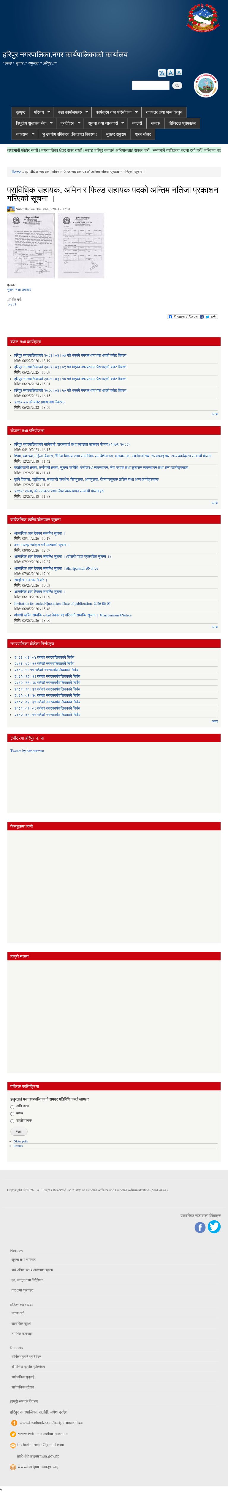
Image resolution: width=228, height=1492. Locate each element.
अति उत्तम (22, 1105)
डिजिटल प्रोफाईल (182, 123)
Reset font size (171, 72)
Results (18, 1146)
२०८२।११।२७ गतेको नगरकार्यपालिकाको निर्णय (47, 682)
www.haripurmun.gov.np (38, 1466)
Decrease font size (178, 72)
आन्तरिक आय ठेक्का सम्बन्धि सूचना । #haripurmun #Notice (56, 568)
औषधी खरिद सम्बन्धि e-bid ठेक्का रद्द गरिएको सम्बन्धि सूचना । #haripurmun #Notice (73, 615)
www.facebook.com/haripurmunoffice (51, 1422)
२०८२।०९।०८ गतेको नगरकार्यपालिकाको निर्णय (47, 708)
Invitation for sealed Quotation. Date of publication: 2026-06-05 (62, 603)
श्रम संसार (143, 134)
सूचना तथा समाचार (19, 289)
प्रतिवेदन (65, 123)
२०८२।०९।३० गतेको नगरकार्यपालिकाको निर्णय (47, 695)
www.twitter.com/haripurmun (43, 1433)
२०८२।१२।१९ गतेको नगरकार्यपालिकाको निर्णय (47, 676)
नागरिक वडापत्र (22, 1333)
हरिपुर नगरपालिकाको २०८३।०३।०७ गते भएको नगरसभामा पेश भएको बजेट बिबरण (70, 355)
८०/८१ (11, 304)
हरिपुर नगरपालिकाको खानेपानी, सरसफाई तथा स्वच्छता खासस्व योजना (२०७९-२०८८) (71, 444)
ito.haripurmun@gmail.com (40, 1444)
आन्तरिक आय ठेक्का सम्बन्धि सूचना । (39, 533)
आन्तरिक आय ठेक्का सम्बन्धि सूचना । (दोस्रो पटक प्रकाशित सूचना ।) (62, 556)
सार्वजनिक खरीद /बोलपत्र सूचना (32, 1269)
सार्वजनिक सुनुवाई (23, 1376)
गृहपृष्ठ (20, 112)
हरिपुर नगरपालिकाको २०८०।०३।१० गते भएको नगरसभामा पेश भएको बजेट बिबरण (70, 390)
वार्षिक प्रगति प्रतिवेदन (26, 1356)
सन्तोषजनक (24, 1120)
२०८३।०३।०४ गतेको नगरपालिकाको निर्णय (44, 657)
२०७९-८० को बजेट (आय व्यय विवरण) (39, 402)
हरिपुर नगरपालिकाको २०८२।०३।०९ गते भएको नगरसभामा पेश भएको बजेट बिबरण (70, 367)
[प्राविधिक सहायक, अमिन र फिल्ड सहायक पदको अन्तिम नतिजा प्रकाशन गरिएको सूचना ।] (31, 247)
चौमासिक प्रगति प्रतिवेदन (28, 1366)
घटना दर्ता (18, 1313)
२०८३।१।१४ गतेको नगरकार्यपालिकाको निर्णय (46, 669)
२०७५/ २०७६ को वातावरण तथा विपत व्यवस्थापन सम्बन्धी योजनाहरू (59, 491)
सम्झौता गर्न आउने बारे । (31, 580)
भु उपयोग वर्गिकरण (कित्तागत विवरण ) (69, 134)
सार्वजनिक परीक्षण (23, 1387)
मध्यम (19, 1113)
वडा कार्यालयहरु (68, 112)
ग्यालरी (137, 123)
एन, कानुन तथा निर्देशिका (27, 1279)
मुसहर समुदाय (116, 134)
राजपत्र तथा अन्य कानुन (164, 112)
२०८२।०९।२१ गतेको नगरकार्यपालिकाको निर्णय (47, 701)
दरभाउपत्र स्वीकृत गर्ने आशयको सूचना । (42, 544)
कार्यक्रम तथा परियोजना (111, 112)
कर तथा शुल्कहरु (22, 1290)
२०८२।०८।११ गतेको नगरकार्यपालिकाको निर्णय (47, 714)
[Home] (204, 17)
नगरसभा (20, 134)
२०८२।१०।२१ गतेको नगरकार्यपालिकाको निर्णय (47, 689)
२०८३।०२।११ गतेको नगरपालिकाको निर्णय (44, 663)
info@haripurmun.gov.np (38, 1456)
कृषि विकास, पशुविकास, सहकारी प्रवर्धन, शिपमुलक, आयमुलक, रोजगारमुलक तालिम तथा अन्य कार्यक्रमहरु (86, 479)
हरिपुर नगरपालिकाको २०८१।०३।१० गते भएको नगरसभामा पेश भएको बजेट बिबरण (70, 378)
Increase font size (162, 73)
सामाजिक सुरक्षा (21, 1323)
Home (16, 171)
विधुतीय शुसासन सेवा (29, 123)
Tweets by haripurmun (27, 750)
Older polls (21, 1141)
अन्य (215, 414)
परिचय (37, 112)
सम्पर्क (155, 123)
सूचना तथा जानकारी (101, 123)
